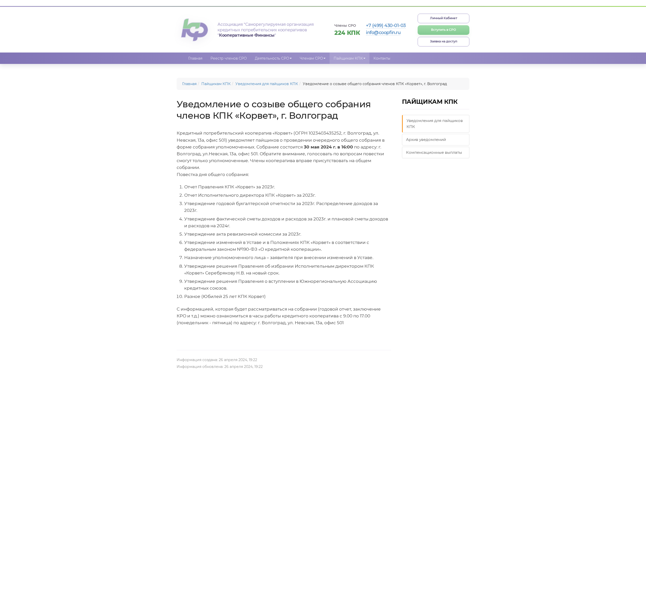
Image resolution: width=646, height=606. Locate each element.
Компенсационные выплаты (434, 152)
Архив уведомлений (426, 139)
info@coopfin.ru (383, 32)
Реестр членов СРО (228, 58)
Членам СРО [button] (311, 58)
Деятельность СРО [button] (272, 58)
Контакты (381, 58)
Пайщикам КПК (216, 84)
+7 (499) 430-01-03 (386, 25)
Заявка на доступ (443, 41)
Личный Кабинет (443, 18)
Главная (195, 58)
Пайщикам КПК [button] (348, 58)
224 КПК (347, 32)
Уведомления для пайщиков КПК (266, 84)
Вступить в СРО (443, 30)
